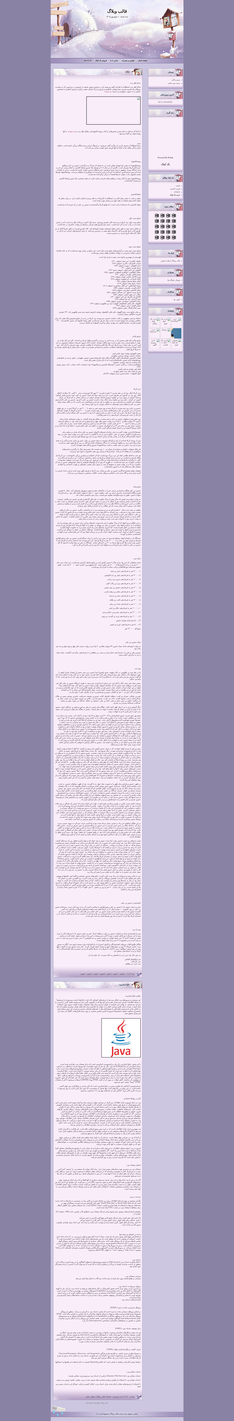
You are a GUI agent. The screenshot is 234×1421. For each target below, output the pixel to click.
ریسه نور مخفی (174, 83)
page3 (96, 974)
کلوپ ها (177, 300)
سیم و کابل (176, 80)
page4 (102, 974)
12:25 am (88, 60)
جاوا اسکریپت (124, 985)
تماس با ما (114, 60)
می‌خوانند (108, 91)
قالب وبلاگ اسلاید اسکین (170, 261)
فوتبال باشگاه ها (174, 280)
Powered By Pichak (165, 158)
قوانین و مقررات (127, 60)
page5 (109, 974)
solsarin (177, 192)
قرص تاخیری (175, 189)
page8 (122, 974)
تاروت (178, 185)
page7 (115, 974)
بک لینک (165, 164)
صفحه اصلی (142, 60)
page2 (89, 974)
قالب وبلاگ (100, 1397)
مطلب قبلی (90, 1397)
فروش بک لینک (101, 60)
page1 (83, 974)
